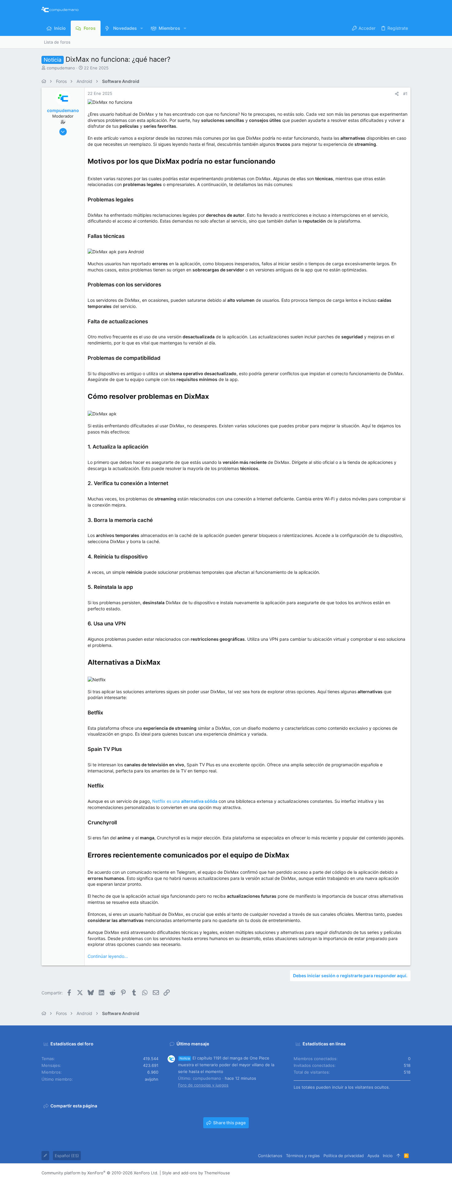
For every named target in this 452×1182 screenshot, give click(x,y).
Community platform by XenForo (100, 1172)
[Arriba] (398, 1155)
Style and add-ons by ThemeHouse (196, 1172)
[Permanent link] (279, 162)
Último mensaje (192, 1043)
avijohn (151, 1079)
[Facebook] (371, 1173)
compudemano (61, 67)
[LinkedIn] (389, 1173)
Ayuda (373, 1155)
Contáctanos (270, 1155)
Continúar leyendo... (108, 956)
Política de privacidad (343, 1155)
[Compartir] (397, 94)
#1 (405, 93)
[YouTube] (407, 1173)
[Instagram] (380, 1173)
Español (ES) (67, 1155)
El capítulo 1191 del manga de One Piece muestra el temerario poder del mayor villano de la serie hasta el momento (226, 1065)
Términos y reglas (303, 1155)
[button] (141, 28)
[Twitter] (398, 1173)
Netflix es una (184, 801)
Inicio (388, 1155)
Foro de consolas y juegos (203, 1085)
